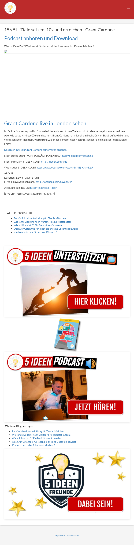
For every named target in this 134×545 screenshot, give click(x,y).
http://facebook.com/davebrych (53, 181)
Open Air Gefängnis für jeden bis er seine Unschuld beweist (46, 228)
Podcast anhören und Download (41, 38)
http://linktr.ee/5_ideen (43, 187)
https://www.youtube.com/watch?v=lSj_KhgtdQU (64, 167)
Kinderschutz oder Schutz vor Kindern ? (35, 232)
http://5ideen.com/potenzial (77, 155)
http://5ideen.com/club (54, 161)
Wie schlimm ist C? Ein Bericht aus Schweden (38, 225)
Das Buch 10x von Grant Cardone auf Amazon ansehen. (35, 149)
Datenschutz (73, 535)
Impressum (60, 535)
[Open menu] (128, 7)
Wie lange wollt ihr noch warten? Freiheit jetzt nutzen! (43, 221)
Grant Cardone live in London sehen (45, 123)
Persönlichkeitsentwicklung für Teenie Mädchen (40, 218)
